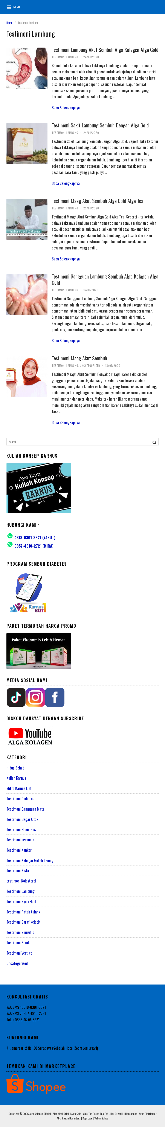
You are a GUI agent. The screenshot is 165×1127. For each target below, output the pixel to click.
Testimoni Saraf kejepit (23, 922)
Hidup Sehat (15, 768)
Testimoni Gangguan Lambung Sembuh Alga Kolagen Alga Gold (105, 279)
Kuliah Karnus (16, 778)
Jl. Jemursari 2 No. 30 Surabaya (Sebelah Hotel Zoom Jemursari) (52, 1048)
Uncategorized (90, 365)
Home (9, 22)
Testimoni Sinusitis (20, 932)
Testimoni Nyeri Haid (21, 901)
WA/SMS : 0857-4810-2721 (26, 1013)
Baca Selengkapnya (66, 107)
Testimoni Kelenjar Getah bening (29, 860)
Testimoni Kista (17, 870)
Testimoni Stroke (18, 942)
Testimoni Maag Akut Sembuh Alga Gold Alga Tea (97, 200)
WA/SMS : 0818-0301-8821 (26, 1007)
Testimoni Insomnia (20, 839)
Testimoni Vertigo (19, 953)
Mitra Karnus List (19, 788)
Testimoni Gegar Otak (22, 819)
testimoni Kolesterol (21, 881)
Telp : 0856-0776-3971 (23, 1019)
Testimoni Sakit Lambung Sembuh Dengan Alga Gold (100, 125)
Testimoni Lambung (65, 57)
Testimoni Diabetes (20, 798)
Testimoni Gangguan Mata (25, 809)
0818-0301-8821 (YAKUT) (34, 537)
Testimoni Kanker (19, 850)
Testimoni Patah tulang (23, 912)
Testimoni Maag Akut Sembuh (79, 358)
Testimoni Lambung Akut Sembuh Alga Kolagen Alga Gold (105, 49)
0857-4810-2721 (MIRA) (33, 546)
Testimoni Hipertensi (21, 829)
